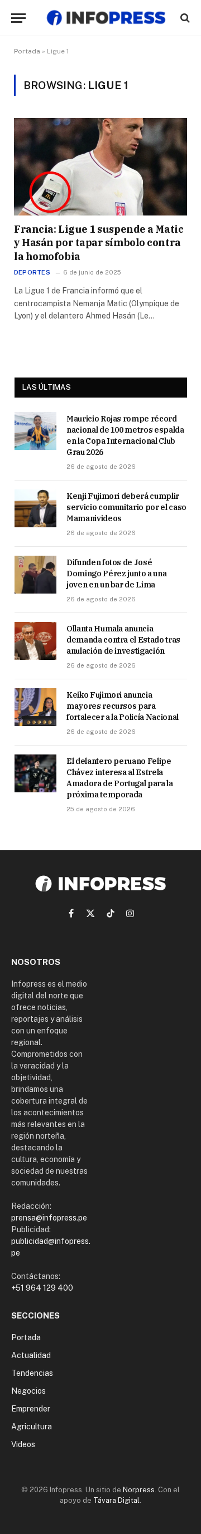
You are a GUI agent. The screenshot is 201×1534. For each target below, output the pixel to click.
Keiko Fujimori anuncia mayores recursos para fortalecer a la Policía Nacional (122, 706)
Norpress (139, 1490)
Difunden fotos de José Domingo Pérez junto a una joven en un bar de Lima (116, 573)
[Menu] (18, 18)
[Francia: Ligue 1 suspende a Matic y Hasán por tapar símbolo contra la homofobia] (100, 166)
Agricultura (31, 1426)
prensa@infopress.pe (49, 1217)
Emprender (30, 1408)
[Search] (184, 18)
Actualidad (31, 1355)
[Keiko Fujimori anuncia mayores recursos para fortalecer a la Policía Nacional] (35, 707)
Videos (23, 1444)
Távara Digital (116, 1500)
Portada (27, 51)
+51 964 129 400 (42, 1287)
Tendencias (32, 1373)
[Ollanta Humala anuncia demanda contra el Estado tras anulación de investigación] (35, 641)
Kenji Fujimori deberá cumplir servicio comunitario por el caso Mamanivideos (126, 507)
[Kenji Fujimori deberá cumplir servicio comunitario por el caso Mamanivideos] (35, 508)
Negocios (28, 1390)
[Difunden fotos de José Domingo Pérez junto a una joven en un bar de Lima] (35, 575)
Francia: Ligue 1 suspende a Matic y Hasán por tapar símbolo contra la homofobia (98, 243)
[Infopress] (106, 18)
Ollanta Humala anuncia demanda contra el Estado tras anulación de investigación (123, 640)
